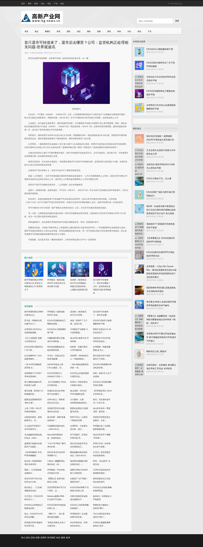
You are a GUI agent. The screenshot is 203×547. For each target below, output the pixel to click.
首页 (23, 3)
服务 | (63, 537)
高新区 (47, 31)
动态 (79, 31)
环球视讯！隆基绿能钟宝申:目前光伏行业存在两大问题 (56, 283)
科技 (36, 3)
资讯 (29, 3)
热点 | (23, 537)
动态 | (58, 537)
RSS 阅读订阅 (176, 3)
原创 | (33, 537)
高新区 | (44, 537)
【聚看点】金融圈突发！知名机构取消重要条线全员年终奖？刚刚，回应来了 (161, 319)
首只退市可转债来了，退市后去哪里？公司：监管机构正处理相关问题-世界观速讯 (102, 286)
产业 (56, 3)
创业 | (28, 537)
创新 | (38, 537)
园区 (68, 31)
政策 (99, 31)
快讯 (58, 31)
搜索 (177, 21)
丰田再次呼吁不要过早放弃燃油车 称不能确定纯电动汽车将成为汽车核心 (161, 337)
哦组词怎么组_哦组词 (156, 351)
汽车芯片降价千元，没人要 (158, 178)
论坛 (42, 3)
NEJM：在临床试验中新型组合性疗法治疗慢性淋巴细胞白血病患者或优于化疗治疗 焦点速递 (161, 210)
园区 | (54, 537)
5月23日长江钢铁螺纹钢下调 (159, 48)
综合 (49, 3)
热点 (62, 3)
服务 (89, 31)
